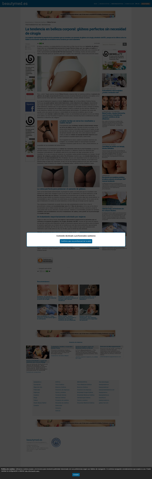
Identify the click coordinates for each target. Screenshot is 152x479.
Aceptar (76, 474)
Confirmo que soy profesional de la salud (76, 241)
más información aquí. (32, 471)
